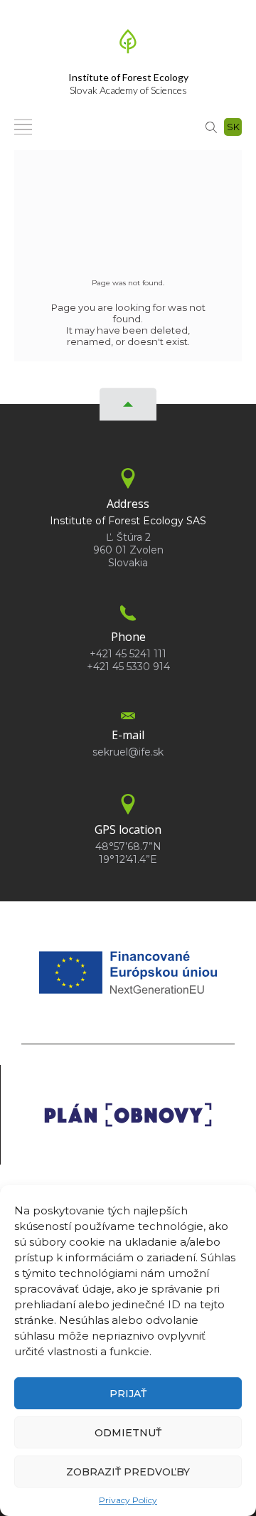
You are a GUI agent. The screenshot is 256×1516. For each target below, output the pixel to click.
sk (233, 126)
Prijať (128, 1393)
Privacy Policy (128, 1500)
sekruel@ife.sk (128, 752)
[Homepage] (128, 45)
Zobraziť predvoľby (128, 1471)
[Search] (211, 126)
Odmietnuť (128, 1432)
